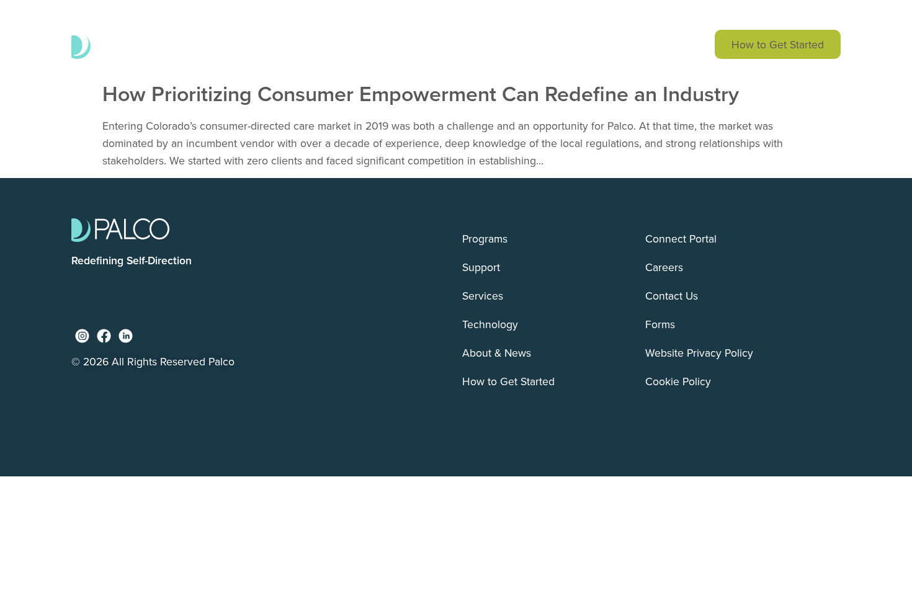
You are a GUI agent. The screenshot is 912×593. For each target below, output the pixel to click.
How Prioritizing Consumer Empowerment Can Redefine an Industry (420, 93)
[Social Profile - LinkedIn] (125, 336)
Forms (660, 324)
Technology (553, 44)
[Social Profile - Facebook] (104, 336)
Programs (307, 44)
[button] (626, 15)
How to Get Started (777, 44)
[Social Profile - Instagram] (82, 336)
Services (465, 44)
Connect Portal (681, 238)
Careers (664, 267)
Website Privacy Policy (699, 352)
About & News (654, 44)
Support (388, 44)
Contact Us (671, 295)
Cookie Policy (678, 381)
